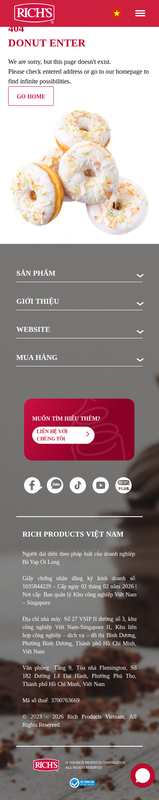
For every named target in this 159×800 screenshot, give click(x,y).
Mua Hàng (36, 358)
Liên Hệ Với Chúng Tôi (52, 435)
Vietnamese (125, 12)
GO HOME (31, 97)
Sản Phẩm (35, 273)
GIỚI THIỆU (37, 301)
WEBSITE (33, 329)
